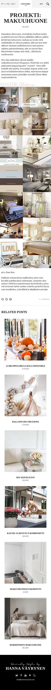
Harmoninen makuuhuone (25, 645)
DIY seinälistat (25, 477)
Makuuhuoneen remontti (25, 589)
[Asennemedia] (34, 675)
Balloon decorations (25, 422)
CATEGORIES (25, 4)
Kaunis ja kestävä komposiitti (25, 533)
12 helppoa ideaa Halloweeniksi (25, 366)
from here (10, 272)
